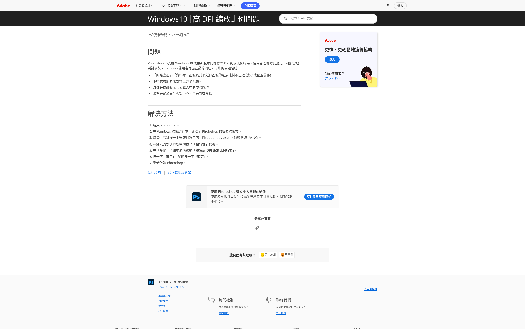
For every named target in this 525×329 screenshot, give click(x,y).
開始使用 (163, 301)
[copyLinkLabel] (256, 229)
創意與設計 (143, 5)
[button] (389, 5)
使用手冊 (163, 306)
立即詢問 (224, 313)
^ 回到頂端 (370, 289)
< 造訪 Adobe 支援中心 (171, 287)
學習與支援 (224, 5)
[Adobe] (123, 5)
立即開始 (281, 313)
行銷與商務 (199, 5)
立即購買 (250, 5)
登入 (400, 5)
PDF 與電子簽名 (171, 5)
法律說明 (154, 172)
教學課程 (163, 311)
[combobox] (328, 19)
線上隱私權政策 (179, 172)
